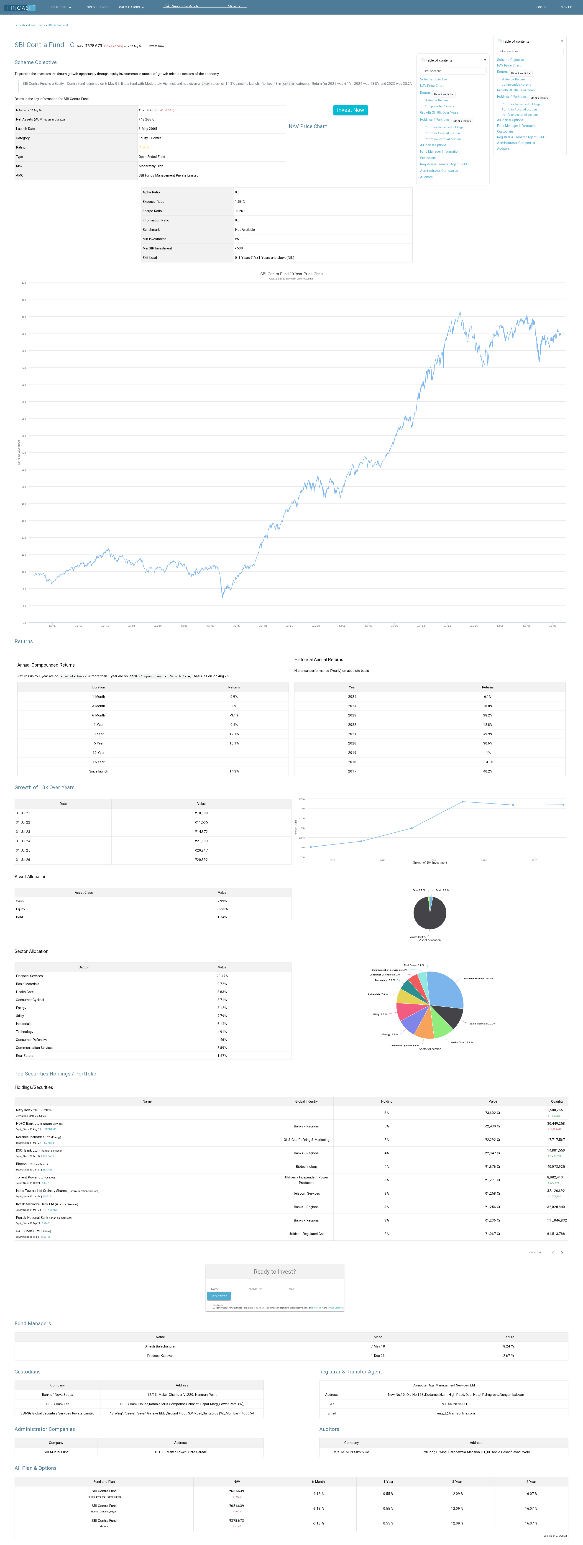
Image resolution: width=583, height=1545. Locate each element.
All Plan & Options (510, 120)
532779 (46, 1183)
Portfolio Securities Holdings (521, 104)
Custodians (505, 131)
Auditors (503, 148)
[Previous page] (552, 1252)
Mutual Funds (36, 25)
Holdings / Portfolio (511, 96)
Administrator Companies (516, 143)
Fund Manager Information (517, 126)
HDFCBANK (49, 1129)
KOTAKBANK (50, 1210)
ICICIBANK (48, 1156)
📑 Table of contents (513, 41)
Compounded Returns (516, 84)
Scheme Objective (510, 60)
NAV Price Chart (509, 65)
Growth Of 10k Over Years (516, 90)
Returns (503, 72)
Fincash (20, 25)
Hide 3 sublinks (538, 98)
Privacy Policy (317, 1308)
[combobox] (192, 7)
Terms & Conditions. (335, 1308)
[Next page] (562, 1252)
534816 (47, 1196)
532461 (46, 1223)
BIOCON (47, 1169)
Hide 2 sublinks (520, 73)
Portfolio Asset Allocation (519, 109)
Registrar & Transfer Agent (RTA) (521, 137)
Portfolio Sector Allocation (520, 114)
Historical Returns (513, 79)
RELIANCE (48, 1142)
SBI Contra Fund (58, 25)
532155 (46, 1236)
